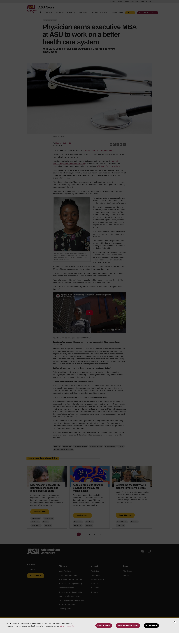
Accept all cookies (103, 625)
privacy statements (67, 626)
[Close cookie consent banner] (174, 621)
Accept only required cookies (127, 625)
